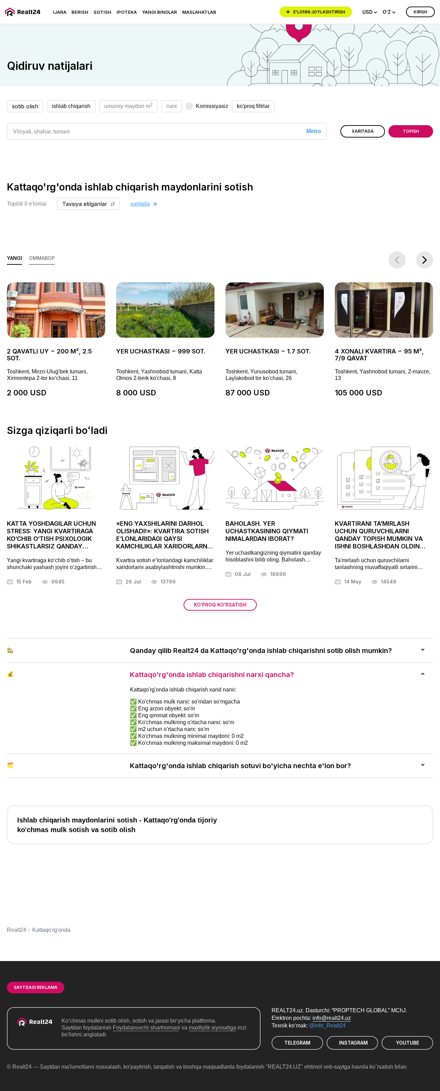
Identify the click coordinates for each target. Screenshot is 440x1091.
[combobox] (369, 12)
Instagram (353, 1043)
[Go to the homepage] (24, 12)
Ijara (59, 12)
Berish (80, 12)
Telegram (297, 1043)
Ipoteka (127, 12)
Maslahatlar (199, 12)
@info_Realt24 (327, 1025)
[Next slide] (424, 260)
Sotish (102, 12)
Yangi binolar (159, 12)
